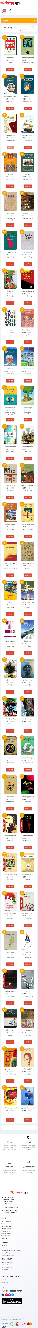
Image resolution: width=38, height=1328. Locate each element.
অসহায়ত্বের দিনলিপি (28, 835)
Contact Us (4, 1282)
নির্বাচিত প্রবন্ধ (10, 213)
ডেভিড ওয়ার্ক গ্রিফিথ (28, 1069)
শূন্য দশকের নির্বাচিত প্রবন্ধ (10, 874)
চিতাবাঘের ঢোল (10, 291)
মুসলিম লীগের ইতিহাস (28, 252)
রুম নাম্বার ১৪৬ (10, 330)
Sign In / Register (6, 1262)
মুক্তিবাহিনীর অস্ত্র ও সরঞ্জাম (27, 485)
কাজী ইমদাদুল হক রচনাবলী (10, 1108)
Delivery (3, 1248)
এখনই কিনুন (10, 69)
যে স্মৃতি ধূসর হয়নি (27, 213)
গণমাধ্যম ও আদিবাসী (10, 991)
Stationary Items (6, 1228)
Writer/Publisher (6, 1236)
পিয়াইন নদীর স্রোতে (28, 719)
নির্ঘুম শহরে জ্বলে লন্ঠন (28, 446)
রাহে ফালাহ (27, 174)
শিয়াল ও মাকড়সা (28, 408)
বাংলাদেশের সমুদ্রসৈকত (10, 446)
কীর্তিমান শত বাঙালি (10, 485)
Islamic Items (5, 1231)
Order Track (5, 1280)
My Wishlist (4, 1269)
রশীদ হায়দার (10, 369)
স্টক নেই (10, 147)
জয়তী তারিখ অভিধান (10, 1030)
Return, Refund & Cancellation (10, 1250)
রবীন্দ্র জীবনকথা (10, 952)
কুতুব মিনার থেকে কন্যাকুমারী (28, 1108)
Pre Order (4, 1238)
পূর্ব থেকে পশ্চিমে (27, 952)
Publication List (6, 1226)
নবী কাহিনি (10, 174)
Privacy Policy (5, 1253)
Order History (5, 1265)
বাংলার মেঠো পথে (28, 1030)
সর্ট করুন (32, 27)
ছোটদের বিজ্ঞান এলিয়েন (10, 719)
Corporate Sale (6, 1233)
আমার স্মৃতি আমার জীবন (10, 1069)
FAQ (2, 1287)
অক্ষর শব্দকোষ (10, 57)
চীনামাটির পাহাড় (27, 641)
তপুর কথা (10, 602)
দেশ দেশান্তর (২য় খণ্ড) (28, 913)
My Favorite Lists (6, 1267)
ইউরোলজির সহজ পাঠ (10, 408)
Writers (3, 1224)
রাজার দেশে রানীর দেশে (10, 524)
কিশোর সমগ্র (10, 758)
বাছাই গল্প (28, 991)
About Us (4, 1245)
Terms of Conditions (7, 1255)
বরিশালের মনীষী (27, 96)
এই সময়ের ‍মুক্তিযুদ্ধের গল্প (27, 797)
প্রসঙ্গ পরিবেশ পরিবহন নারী (28, 524)
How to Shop (5, 1285)
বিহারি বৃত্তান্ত (10, 797)
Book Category (6, 1221)
